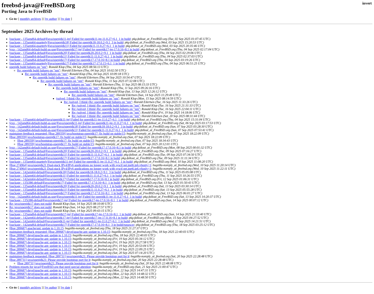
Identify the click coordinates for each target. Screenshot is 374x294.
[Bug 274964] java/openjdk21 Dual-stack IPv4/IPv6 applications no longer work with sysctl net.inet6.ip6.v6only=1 (80, 165)
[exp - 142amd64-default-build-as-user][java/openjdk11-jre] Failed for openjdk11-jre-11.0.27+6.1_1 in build (75, 123)
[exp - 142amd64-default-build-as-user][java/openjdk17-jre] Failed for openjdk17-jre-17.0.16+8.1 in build (74, 49)
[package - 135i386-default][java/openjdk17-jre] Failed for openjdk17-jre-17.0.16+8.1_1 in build (68, 200)
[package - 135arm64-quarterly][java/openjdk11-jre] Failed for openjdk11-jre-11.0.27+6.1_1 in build (70, 161)
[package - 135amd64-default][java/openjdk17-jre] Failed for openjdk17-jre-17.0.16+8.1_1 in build (70, 214)
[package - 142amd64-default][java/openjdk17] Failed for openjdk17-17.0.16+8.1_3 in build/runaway (71, 224)
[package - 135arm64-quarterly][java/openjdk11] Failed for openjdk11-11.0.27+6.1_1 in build (66, 46)
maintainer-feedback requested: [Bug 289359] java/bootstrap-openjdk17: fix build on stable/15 (67, 133)
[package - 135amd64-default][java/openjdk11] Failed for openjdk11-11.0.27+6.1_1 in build (65, 56)
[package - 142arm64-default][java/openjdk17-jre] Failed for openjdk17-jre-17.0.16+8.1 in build (68, 217)
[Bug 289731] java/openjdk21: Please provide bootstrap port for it (49, 259)
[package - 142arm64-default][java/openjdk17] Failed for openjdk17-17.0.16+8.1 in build (64, 179)
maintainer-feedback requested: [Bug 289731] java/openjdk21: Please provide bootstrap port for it (69, 256)
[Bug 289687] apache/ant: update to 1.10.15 (36, 228)
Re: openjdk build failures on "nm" (38, 70)
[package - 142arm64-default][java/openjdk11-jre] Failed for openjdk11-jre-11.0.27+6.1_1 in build (69, 221)
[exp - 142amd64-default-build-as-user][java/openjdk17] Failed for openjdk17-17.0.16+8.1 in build (70, 147)
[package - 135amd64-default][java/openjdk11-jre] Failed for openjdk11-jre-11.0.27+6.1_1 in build (70, 39)
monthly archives (30, 18)
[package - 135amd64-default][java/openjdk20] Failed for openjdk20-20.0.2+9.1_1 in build (65, 53)
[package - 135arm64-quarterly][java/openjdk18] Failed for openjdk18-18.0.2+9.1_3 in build (66, 42)
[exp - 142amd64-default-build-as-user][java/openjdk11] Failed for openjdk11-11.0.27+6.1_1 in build (71, 130)
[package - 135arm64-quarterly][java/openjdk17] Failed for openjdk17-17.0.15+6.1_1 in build (67, 63)
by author (51, 18)
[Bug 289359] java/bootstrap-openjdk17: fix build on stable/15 (47, 137)
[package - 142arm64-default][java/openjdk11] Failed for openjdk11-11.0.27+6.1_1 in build (65, 175)
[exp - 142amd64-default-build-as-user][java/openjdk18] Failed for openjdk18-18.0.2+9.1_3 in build (70, 126)
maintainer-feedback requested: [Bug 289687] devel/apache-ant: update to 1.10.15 (59, 231)
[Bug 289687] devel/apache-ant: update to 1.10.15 (40, 235)
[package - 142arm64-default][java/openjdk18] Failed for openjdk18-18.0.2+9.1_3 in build (65, 172)
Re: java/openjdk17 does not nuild (30, 203)
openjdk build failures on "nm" (28, 67)
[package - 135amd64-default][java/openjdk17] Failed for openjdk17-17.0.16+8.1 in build (64, 60)
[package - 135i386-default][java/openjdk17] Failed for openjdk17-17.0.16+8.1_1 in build (64, 182)
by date (65, 18)
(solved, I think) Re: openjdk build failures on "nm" (87, 98)
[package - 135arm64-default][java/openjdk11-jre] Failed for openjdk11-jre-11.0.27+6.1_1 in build (69, 119)
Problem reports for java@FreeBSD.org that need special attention (50, 266)
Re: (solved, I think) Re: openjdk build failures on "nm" (98, 102)
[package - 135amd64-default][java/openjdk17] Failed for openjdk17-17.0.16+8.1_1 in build (66, 193)
